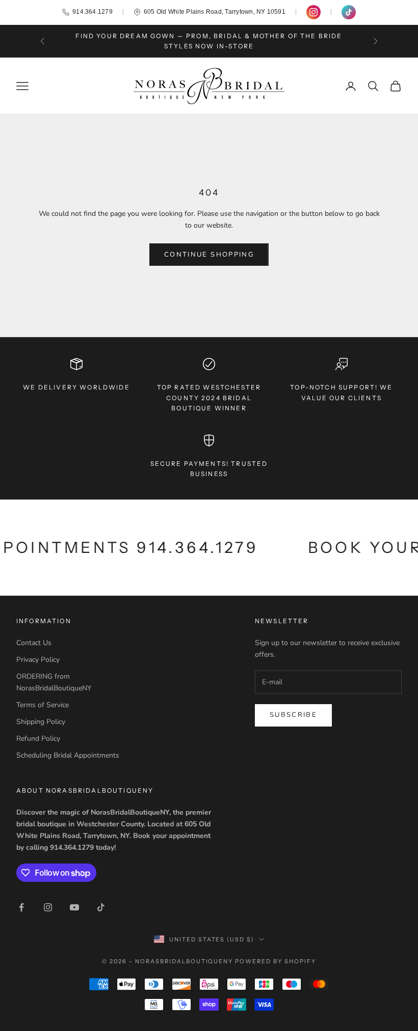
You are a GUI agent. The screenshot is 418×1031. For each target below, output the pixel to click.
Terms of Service (42, 705)
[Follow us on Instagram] (313, 12)
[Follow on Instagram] (48, 907)
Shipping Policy (40, 722)
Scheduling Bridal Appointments (67, 755)
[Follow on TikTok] (101, 907)
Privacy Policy (38, 659)
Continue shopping (209, 254)
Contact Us (33, 643)
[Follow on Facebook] (21, 907)
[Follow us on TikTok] (349, 12)
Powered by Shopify (275, 961)
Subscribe (293, 714)
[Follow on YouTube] (74, 907)
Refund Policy (38, 738)
